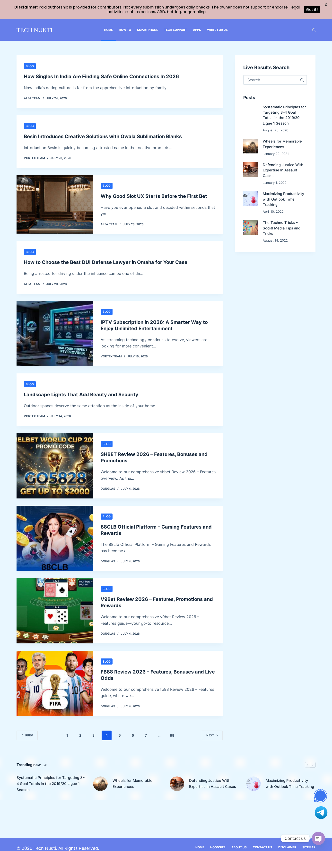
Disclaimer (287, 847)
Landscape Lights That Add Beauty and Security (81, 394)
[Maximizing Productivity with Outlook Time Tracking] (250, 198)
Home (108, 30)
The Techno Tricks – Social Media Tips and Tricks (281, 228)
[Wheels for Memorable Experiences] (250, 146)
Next (210, 735)
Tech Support (175, 30)
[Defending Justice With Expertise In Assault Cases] (250, 169)
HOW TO (125, 30)
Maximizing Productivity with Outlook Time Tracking (283, 199)
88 (172, 735)
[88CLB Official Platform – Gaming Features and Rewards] (55, 538)
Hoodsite (217, 847)
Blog (30, 66)
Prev (29, 735)
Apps (197, 30)
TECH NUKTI (34, 30)
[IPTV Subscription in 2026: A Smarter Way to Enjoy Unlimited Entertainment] (55, 333)
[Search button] (302, 80)
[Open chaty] (318, 838)
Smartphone (147, 30)
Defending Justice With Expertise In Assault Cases (283, 170)
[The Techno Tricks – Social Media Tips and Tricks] (250, 227)
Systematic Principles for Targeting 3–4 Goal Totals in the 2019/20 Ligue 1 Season (51, 783)
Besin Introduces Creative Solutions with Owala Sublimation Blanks (103, 136)
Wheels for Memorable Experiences (132, 783)
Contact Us (262, 847)
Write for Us (217, 30)
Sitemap (308, 847)
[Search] (313, 30)
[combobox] (271, 80)
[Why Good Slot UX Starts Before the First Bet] (55, 204)
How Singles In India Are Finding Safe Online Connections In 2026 (101, 76)
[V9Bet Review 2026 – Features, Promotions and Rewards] (55, 610)
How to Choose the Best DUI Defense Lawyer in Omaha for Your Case (105, 262)
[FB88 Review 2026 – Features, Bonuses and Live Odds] (55, 683)
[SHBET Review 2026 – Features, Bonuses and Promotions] (55, 465)
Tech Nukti (45, 848)
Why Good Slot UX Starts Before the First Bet (154, 196)
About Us (239, 847)
